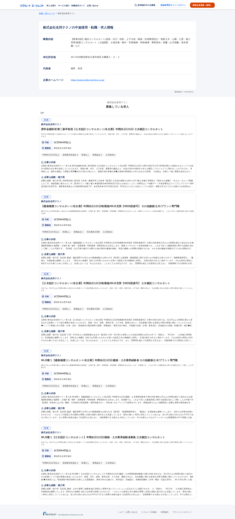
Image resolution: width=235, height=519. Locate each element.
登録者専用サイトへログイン (173, 5)
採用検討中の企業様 (146, 5)
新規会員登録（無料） (202, 5)
